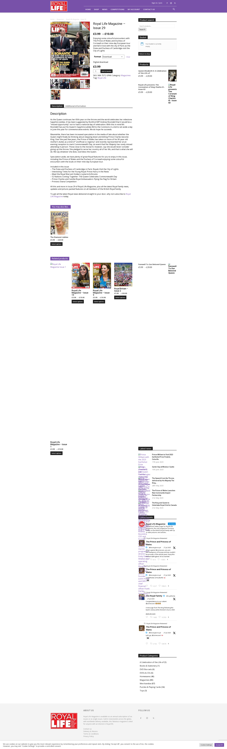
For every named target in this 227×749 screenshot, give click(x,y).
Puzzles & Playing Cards (150, 687)
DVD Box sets (146, 669)
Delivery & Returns (90, 731)
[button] (174, 9)
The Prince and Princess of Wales (158, 543)
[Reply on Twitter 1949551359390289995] (147, 617)
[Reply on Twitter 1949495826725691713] (147, 643)
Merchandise (145, 683)
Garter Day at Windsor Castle (163, 467)
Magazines (60, 19)
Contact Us (149, 9)
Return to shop (145, 54)
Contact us (87, 729)
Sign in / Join (157, 3)
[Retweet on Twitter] (145, 623)
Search (142, 29)
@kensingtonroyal (155, 548)
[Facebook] (167, 3)
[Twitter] (175, 3)
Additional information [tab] (75, 106)
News (104, 9)
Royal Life (102, 78)
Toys (142, 690)
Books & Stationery (148, 665)
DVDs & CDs (145, 673)
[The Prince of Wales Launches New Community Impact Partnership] (144, 493)
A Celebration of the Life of (152, 662)
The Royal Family (154, 596)
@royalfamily (170, 596)
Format (97, 56)
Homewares (145, 676)
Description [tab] (57, 106)
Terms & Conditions (91, 734)
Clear (128, 57)
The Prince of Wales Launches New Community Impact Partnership (163, 493)
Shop (96, 9)
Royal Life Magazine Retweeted (156, 538)
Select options (56, 244)
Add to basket (106, 71)
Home (88, 9)
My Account (134, 9)
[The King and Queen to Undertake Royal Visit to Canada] (144, 516)
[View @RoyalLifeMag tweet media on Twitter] (147, 638)
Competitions (117, 9)
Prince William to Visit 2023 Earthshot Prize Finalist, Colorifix (162, 457)
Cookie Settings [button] (206, 745)
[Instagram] (171, 3)
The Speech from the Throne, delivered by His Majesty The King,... (163, 480)
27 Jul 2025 (167, 548)
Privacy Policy (88, 736)
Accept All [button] (219, 745)
